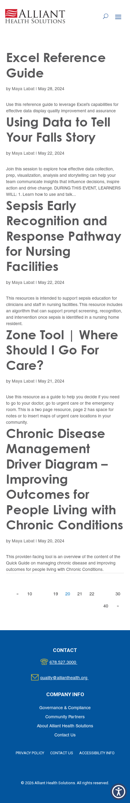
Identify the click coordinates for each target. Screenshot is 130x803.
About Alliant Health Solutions (65, 726)
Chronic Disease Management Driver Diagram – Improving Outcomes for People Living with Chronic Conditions (64, 479)
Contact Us (65, 735)
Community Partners (65, 717)
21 (79, 594)
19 (55, 594)
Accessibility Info (97, 753)
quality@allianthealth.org (69, 678)
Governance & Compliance (65, 708)
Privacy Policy (30, 753)
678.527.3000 (70, 663)
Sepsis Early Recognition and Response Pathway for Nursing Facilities (63, 236)
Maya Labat (23, 89)
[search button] (105, 16)
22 (91, 594)
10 (29, 594)
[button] (118, 16)
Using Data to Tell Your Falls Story (58, 129)
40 (105, 606)
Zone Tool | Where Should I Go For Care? (62, 350)
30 (117, 594)
